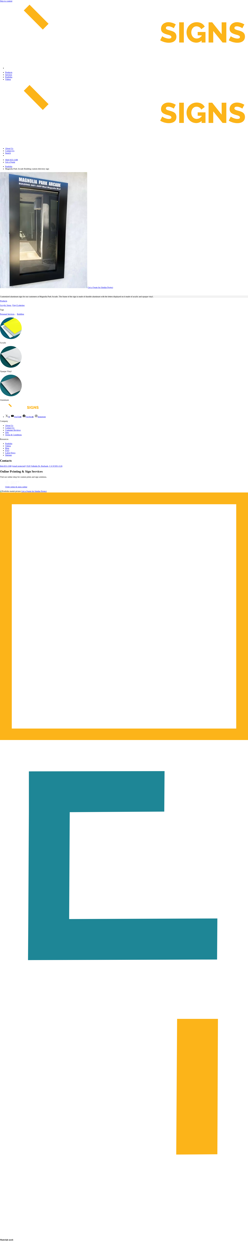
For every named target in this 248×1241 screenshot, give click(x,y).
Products (8, 72)
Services (8, 75)
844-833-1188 (5, 466)
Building (20, 314)
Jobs (7, 432)
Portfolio (8, 77)
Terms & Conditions (13, 435)
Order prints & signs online (16, 487)
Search (8, 153)
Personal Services (7, 314)
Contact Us (9, 151)
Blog (7, 448)
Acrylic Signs (5, 305)
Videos (8, 79)
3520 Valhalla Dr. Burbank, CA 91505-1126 (44, 466)
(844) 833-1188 (11, 160)
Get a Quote (10, 162)
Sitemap (8, 455)
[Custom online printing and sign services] (12, 484)
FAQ (7, 450)
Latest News (10, 453)
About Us (9, 148)
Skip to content (6, 1)
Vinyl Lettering (18, 305)
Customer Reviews (13, 430)
